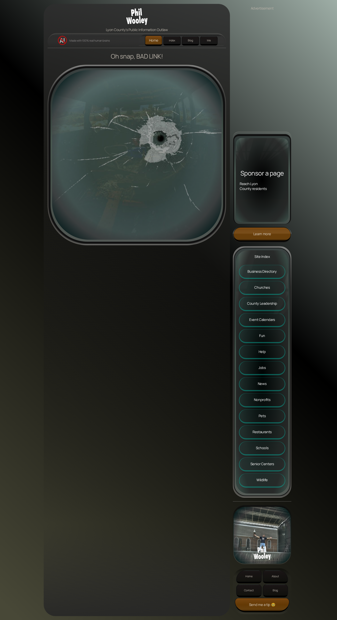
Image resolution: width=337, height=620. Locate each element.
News (262, 383)
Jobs (262, 367)
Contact (249, 590)
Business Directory (262, 271)
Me (209, 40)
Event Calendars (262, 319)
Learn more (262, 234)
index (172, 40)
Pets (262, 415)
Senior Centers (262, 463)
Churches (262, 287)
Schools (262, 447)
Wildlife (262, 479)
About (275, 576)
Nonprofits (262, 399)
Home (153, 40)
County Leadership (262, 303)
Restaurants (262, 431)
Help (262, 351)
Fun (262, 335)
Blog (190, 40)
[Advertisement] (262, 73)
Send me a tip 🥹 (262, 604)
